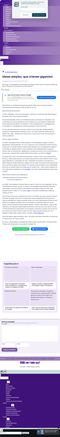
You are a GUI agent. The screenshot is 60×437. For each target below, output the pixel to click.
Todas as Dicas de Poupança (13, 26)
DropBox (28, 169)
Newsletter (43, 358)
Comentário (5, 323)
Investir (6, 43)
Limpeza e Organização (12, 21)
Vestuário (8, 19)
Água (7, 7)
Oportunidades (7, 405)
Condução (8, 13)
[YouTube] (27, 363)
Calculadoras (51, 358)
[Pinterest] (31, 363)
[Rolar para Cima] (1, 372)
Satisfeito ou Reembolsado (13, 36)
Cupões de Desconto (11, 38)
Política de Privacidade (22, 358)
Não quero (25, 14)
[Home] (3, 72)
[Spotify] (37, 363)
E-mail (18, 343)
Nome (3, 343)
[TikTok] (39, 363)
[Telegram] (29, 363)
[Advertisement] (30, 248)
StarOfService (39, 213)
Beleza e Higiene (10, 11)
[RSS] (33, 363)
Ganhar (6, 28)
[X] (25, 363)
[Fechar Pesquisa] (1, 430)
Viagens (8, 23)
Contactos (37, 358)
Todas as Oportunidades (12, 41)
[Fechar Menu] (0, 375)
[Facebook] (21, 363)
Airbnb (48, 153)
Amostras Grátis (10, 32)
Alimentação (9, 9)
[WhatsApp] (35, 363)
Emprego (8, 47)
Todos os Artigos (10, 358)
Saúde (7, 17)
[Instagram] (23, 363)
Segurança (8, 51)
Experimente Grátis (11, 34)
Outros (7, 53)
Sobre (31, 358)
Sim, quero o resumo (39, 14)
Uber (28, 190)
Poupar (5, 382)
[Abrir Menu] (1, 63)
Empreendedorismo (11, 49)
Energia (8, 15)
